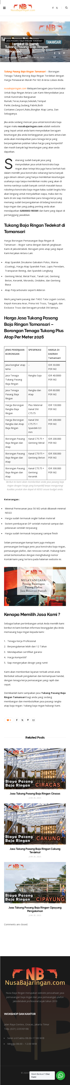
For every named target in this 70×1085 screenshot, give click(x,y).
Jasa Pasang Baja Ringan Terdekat (24, 41)
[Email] (55, 57)
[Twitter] (59, 53)
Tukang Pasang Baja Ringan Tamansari (25, 71)
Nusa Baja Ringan (18, 57)
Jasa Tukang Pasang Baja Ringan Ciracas (35, 793)
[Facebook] (55, 53)
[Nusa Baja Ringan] (23, 7)
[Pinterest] (64, 53)
